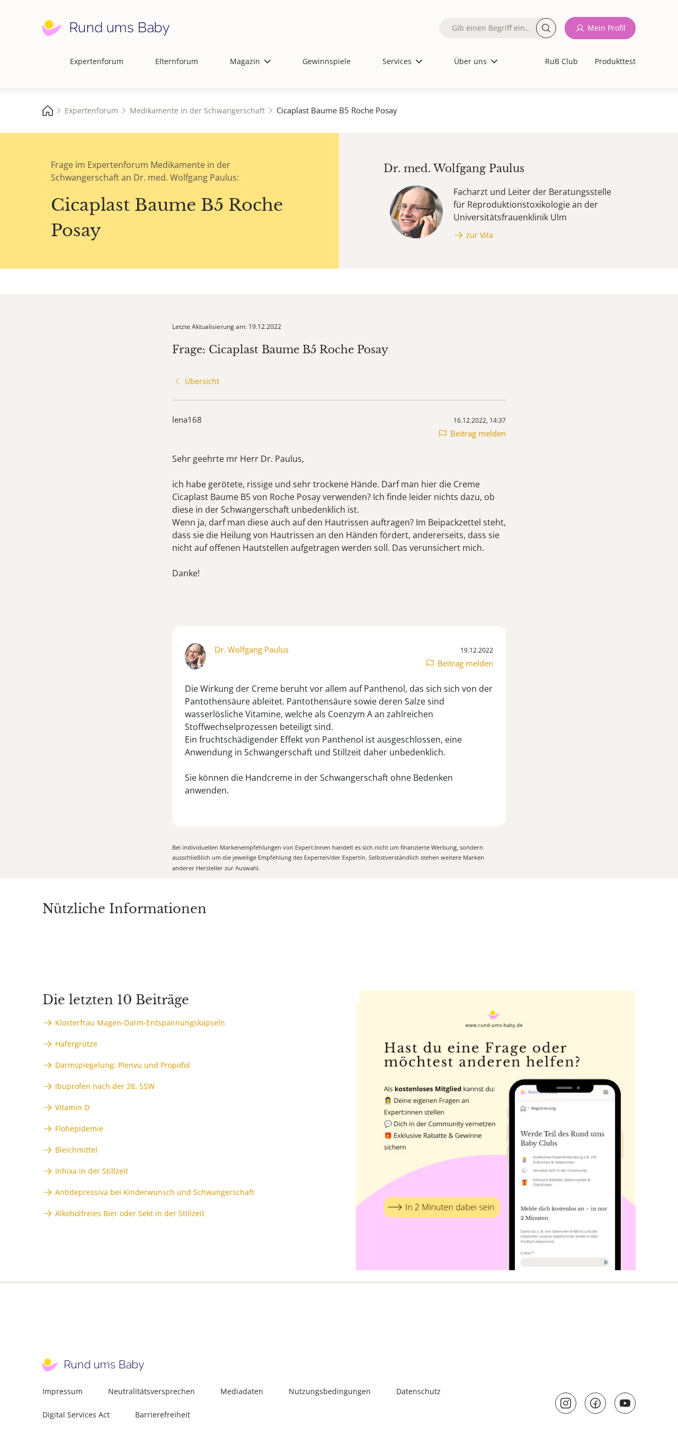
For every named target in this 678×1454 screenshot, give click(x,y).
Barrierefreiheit (162, 1415)
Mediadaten (241, 1391)
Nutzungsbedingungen (330, 1391)
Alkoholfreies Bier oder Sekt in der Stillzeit (129, 1213)
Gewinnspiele (326, 61)
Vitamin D (72, 1107)
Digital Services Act (76, 1415)
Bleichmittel (76, 1150)
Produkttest (615, 61)
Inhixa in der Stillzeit (91, 1171)
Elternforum (176, 61)
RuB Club (561, 61)
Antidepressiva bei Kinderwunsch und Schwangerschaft (154, 1192)
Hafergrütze (76, 1044)
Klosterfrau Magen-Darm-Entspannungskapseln (140, 1023)
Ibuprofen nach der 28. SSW (105, 1086)
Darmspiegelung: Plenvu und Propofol (122, 1065)
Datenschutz (418, 1391)
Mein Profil (606, 28)
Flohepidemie (79, 1128)
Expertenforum (96, 61)
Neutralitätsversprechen (151, 1391)
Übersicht (202, 381)
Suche (546, 28)
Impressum (62, 1391)
